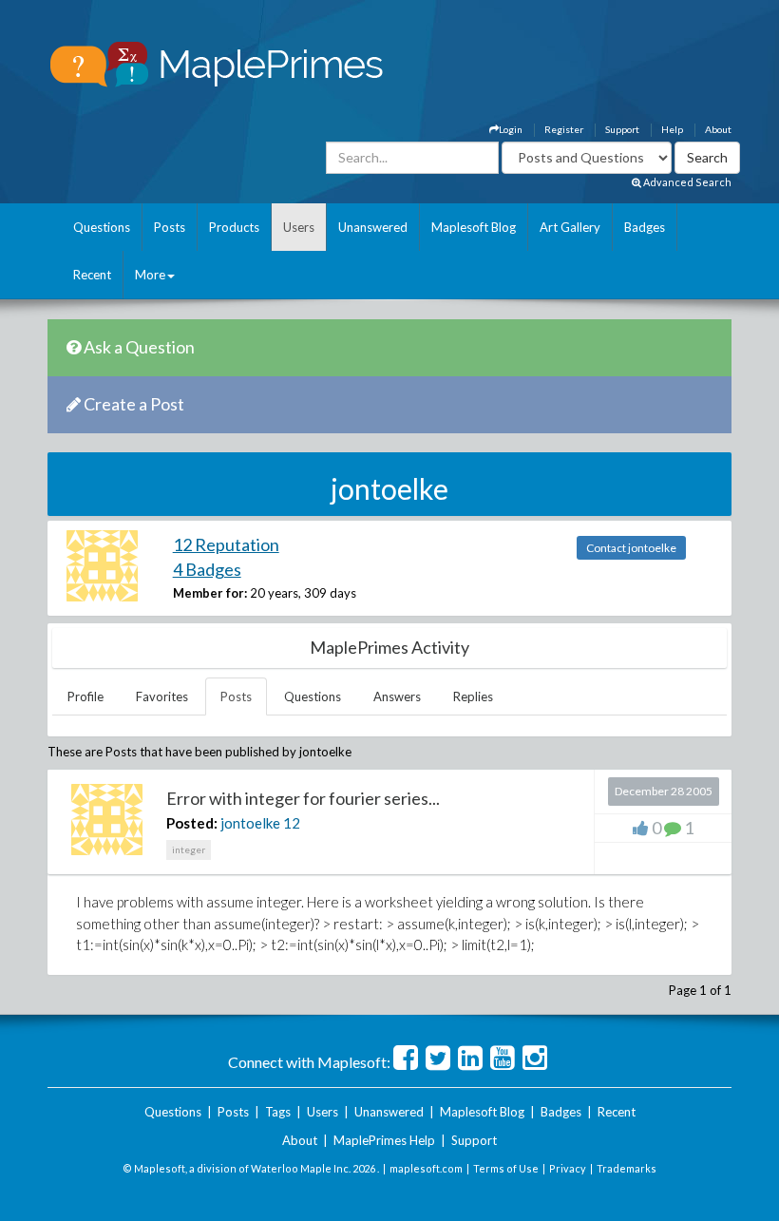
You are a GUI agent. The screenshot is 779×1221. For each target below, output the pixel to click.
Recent (92, 274)
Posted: (192, 822)
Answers (397, 696)
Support (622, 129)
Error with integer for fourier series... (303, 798)
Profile (85, 696)
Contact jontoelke (631, 548)
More (150, 274)
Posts (169, 227)
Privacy (567, 1168)
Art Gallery (570, 227)
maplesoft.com (426, 1168)
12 (291, 822)
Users (298, 227)
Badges (644, 227)
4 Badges (207, 569)
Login (510, 129)
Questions (101, 227)
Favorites (162, 696)
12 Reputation (226, 544)
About (718, 129)
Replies (473, 696)
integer (188, 849)
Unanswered (373, 227)
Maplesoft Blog (473, 227)
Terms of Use (506, 1168)
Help (672, 129)
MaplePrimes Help (384, 1140)
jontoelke (250, 822)
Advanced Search (686, 182)
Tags (278, 1111)
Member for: (210, 593)
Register (563, 129)
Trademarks (626, 1168)
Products (234, 227)
